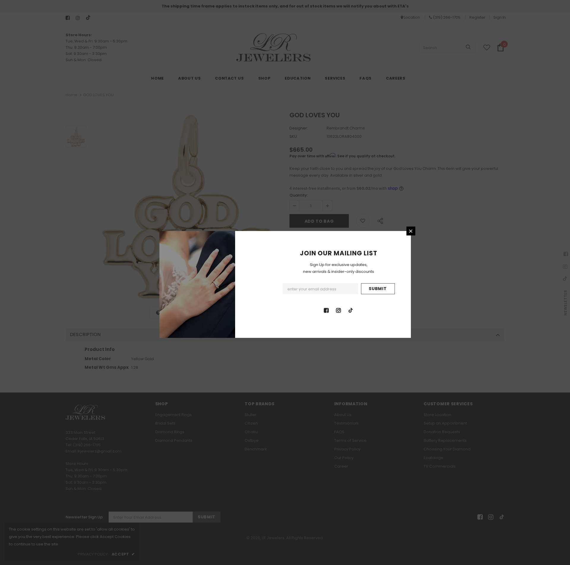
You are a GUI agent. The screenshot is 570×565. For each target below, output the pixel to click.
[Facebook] (326, 310)
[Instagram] (338, 310)
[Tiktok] (350, 310)
